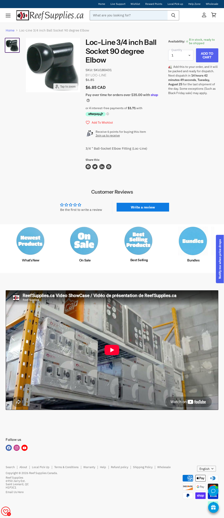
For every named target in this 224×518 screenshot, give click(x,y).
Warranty (89, 467)
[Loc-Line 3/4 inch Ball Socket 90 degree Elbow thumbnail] (12, 45)
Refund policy (119, 467)
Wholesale (212, 3)
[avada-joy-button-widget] (213, 507)
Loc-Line (99, 75)
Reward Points (153, 3)
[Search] (173, 15)
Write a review (143, 207)
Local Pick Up (40, 467)
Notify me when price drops (220, 259)
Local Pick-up (175, 3)
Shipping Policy (142, 467)
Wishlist (135, 3)
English (205, 469)
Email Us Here (15, 492)
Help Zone (194, 3)
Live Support (117, 3)
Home (101, 3)
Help (103, 467)
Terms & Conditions (66, 467)
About (23, 467)
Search (10, 467)
